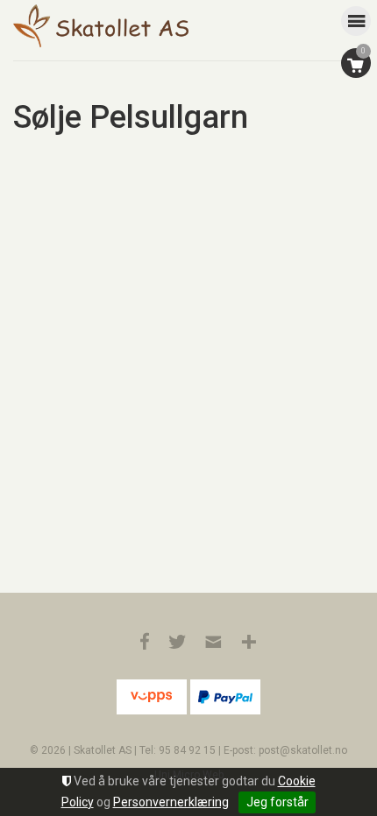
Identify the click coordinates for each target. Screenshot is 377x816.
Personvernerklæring (171, 802)
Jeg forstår (277, 802)
